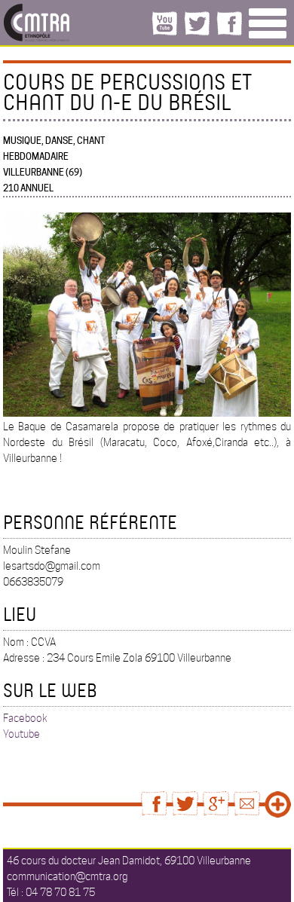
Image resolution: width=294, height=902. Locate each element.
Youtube (21, 734)
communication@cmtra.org (67, 876)
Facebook (25, 718)
